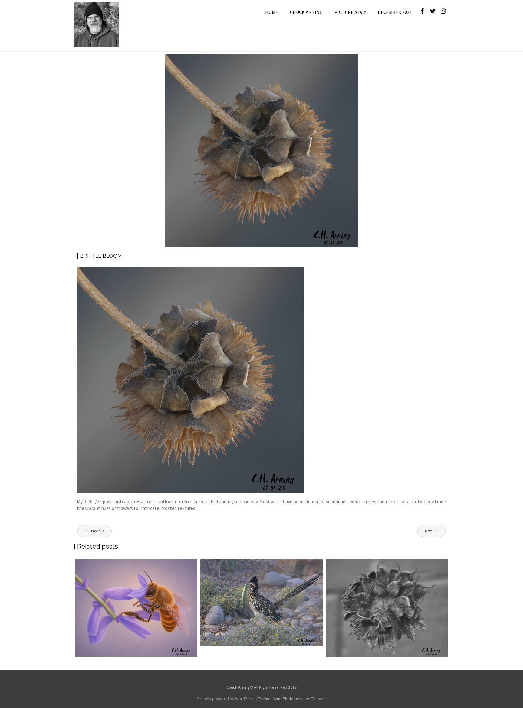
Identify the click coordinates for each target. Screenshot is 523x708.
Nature (323, 61)
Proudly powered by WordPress (226, 698)
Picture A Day (350, 12)
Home (271, 12)
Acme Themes (313, 698)
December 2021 (395, 12)
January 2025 (300, 61)
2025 (280, 61)
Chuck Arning (306, 12)
